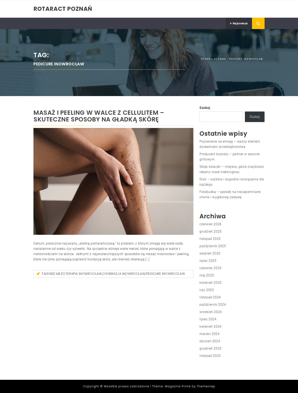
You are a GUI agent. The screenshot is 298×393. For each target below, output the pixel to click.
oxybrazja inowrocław (124, 273)
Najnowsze (240, 23)
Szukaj (204, 108)
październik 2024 (212, 304)
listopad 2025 (210, 239)
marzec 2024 (209, 334)
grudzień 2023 (210, 348)
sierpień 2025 (209, 253)
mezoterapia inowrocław (79, 273)
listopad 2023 (210, 356)
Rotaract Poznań (62, 9)
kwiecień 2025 (210, 283)
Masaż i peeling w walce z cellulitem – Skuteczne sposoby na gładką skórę (98, 116)
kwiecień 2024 (210, 326)
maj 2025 (206, 275)
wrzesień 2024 (210, 312)
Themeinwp (206, 386)
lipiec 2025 (208, 261)
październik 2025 (212, 246)
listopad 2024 (210, 297)
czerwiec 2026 (210, 224)
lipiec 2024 (208, 319)
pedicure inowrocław (165, 273)
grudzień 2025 (210, 231)
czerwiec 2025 (210, 268)
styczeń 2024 (209, 341)
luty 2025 (206, 290)
